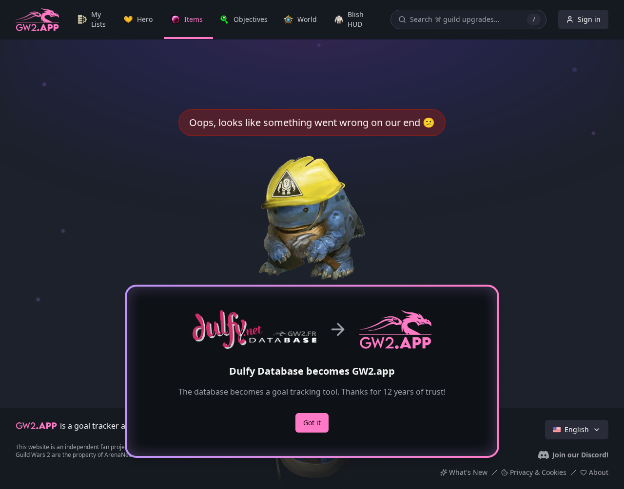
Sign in (589, 19)
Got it (312, 422)
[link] (94, 19)
